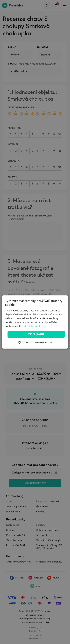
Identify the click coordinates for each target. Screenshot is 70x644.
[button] (35, 342)
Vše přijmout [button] (36, 334)
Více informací (32, 326)
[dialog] (35, 322)
